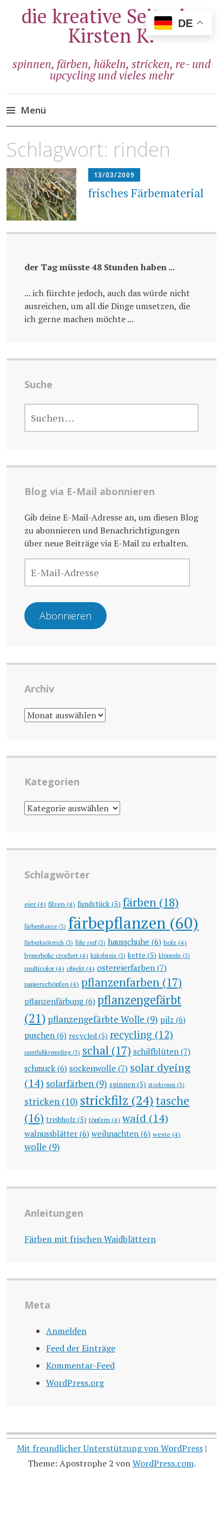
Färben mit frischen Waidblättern (90, 1239)
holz (175, 942)
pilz (173, 1020)
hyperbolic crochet (56, 955)
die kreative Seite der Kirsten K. (112, 25)
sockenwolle (98, 1068)
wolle (42, 1147)
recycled (88, 1036)
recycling (141, 1034)
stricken (51, 1101)
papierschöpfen (51, 983)
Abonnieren (65, 615)
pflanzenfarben (131, 982)
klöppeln (174, 955)
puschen (45, 1035)
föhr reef (90, 942)
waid (145, 1118)
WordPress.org (75, 1383)
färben (151, 902)
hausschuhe (134, 942)
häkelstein (108, 955)
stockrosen (166, 1085)
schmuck (45, 1068)
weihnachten (120, 1134)
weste (167, 1134)
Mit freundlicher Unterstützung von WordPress (110, 1448)
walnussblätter (56, 1134)
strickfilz (117, 1100)
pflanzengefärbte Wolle (103, 1019)
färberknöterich (48, 942)
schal (106, 1050)
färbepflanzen (133, 922)
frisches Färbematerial (146, 193)
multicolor (44, 968)
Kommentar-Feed (80, 1365)
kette (142, 955)
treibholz (66, 1119)
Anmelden (66, 1331)
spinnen (127, 1084)
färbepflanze (45, 926)
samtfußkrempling (52, 1052)
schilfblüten (162, 1051)
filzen (61, 903)
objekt (81, 968)
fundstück (99, 904)
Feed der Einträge (80, 1348)
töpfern (104, 1119)
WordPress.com (163, 1463)
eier (35, 903)
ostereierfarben (132, 967)
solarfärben (76, 1083)
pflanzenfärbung (59, 1001)
